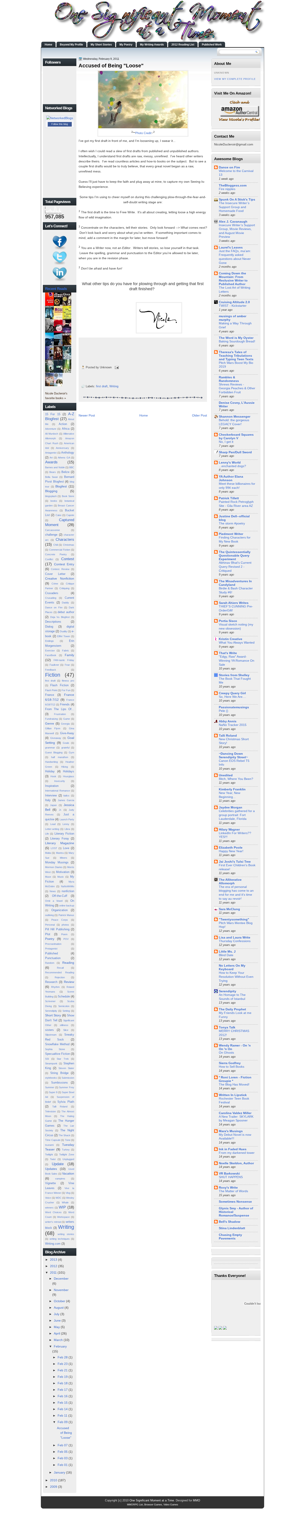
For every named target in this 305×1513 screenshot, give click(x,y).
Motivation (62, 872)
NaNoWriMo (67, 886)
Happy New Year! (231, 851)
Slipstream (50, 1034)
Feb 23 (63, 1364)
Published (51, 953)
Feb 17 (63, 1389)
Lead (53, 824)
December (61, 1278)
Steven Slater (66, 1068)
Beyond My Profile (71, 44)
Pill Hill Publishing (57, 929)
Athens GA (64, 457)
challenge (51, 534)
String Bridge (59, 1073)
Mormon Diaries (54, 867)
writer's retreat (53, 1222)
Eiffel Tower (63, 636)
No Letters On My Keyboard (232, 967)
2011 (53, 1272)
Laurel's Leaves (231, 247)
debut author (66, 612)
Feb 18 (63, 1383)
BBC (71, 467)
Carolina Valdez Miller (235, 1113)
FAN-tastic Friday (64, 660)
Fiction (52, 675)
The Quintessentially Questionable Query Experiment (235, 555)
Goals (66, 743)
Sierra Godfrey (230, 1063)
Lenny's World (230, 462)
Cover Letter (55, 574)
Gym (71, 752)
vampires (60, 1178)
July (56, 1314)
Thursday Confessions (235, 941)
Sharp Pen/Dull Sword (235, 452)
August (59, 1307)
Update (58, 1164)
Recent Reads (56, 288)
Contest (67, 559)
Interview (51, 795)
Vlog (68, 1193)
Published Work (212, 44)
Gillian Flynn (52, 728)
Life (47, 833)
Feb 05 (63, 1451)
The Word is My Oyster (236, 338)
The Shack (64, 1135)
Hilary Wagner (229, 829)
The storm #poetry (232, 523)
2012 (53, 1266)
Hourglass (68, 776)
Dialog (49, 626)
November (61, 1290)
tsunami (49, 1145)
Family (69, 655)
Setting (66, 1010)
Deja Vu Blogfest (60, 617)
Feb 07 (63, 1445)
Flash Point (51, 690)
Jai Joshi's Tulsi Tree (235, 861)
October (59, 1301)
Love (66, 848)
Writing (66, 1227)
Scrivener (50, 1001)
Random (49, 963)
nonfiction (68, 891)
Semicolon (63, 1006)
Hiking (64, 766)
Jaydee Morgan (230, 807)
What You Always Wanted (237, 642)
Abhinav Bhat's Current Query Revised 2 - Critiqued (235, 566)
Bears (52, 472)
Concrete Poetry (56, 554)
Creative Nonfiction (59, 578)
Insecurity (59, 781)
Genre (49, 723)
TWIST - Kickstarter (233, 305)
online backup (66, 905)
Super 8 (53, 1092)
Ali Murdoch (51, 433)
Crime (55, 583)
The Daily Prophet (232, 1009)
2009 (53, 1486)
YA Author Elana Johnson (231, 478)
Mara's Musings (231, 1131)
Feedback (50, 669)
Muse (48, 876)
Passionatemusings (234, 707)
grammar (50, 747)
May (57, 1327)
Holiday (50, 771)
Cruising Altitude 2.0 (234, 302)
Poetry (49, 939)
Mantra (60, 853)
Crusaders (51, 593)
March (58, 1340)
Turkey (66, 1149)
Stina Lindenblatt (232, 1228)
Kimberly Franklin (232, 789)
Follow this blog (59, 124)
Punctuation (53, 958)
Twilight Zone (66, 1154)
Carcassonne (52, 530)
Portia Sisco (228, 621)
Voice (48, 1197)
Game (66, 718)
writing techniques (60, 1238)
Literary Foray (59, 838)
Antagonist (50, 452)
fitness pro (68, 680)
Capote (70, 515)
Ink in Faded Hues (233, 1149)
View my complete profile (235, 79)
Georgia (65, 723)
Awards (51, 462)
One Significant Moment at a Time (152, 1500)
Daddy (65, 602)
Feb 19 (63, 1376)
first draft (50, 680)
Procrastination (53, 944)
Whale (65, 1202)
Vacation (68, 1173)
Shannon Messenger (234, 416)
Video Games (170, 1504)
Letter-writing (52, 829)
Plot (47, 934)
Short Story (53, 1015)
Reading (68, 962)
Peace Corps (59, 919)
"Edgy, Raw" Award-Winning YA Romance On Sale (236, 660)
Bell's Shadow (229, 1221)
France (49, 694)
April (57, 1333)
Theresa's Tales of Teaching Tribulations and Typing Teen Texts (236, 355)
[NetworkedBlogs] (59, 118)
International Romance (57, 790)
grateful (65, 747)
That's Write (228, 653)
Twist (53, 1159)
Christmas (68, 544)
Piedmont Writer (231, 534)
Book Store (68, 496)
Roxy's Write (228, 1187)
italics (66, 795)
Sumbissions (59, 1082)
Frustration (60, 714)
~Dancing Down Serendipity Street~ (233, 755)
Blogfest (61, 486)
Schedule (64, 996)
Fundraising (51, 718)
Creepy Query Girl (232, 693)
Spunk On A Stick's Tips (237, 199)
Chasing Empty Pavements (230, 1236)
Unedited (226, 775)
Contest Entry (64, 564)
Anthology (67, 452)
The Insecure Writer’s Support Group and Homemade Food (234, 207)
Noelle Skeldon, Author (236, 1163)
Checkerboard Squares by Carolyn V (236, 436)
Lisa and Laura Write (234, 937)
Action (63, 424)
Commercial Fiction (59, 549)
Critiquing (64, 588)
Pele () (223, 711)
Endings (49, 641)
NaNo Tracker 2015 (233, 725)
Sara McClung (229, 909)
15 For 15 (52, 414)
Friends (65, 704)
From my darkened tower (237, 1152)
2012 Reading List (182, 44)
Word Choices (53, 1212)
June (57, 1320)
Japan (53, 805)
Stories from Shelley (234, 675)
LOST (54, 848)
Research (51, 982)
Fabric (65, 650)
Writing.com (53, 1243)
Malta (48, 853)
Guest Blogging (54, 752)
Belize (65, 472)
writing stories (66, 1234)
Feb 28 (63, 1357)
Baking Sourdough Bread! (237, 341)
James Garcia (66, 800)
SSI (47, 1058)
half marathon (59, 757)
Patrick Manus (66, 915)
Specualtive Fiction (57, 1053)
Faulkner (54, 664)
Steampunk (51, 1063)
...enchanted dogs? (232, 466)
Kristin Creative (230, 639)
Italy (48, 800)
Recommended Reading (59, 972)
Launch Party (67, 819)
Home (48, 44)
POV (66, 939)
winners (49, 1207)
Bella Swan (51, 477)
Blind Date (226, 955)
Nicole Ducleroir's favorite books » (56, 396)
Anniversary (62, 448)
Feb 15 (63, 1402)
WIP (62, 1207)
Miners (63, 857)
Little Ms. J (227, 951)
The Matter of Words (233, 1191)
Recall (60, 967)
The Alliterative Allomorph (230, 881)
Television (50, 1111)
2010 (53, 1480)
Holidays (68, 771)
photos (65, 924)
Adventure (50, 428)
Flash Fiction (59, 685)
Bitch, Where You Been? (236, 779)
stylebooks (51, 1077)
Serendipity (51, 1010)
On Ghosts (226, 1052)
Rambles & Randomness (229, 379)
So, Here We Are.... (232, 696)
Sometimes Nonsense (235, 1201)
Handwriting (51, 762)
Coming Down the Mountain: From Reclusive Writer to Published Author (233, 279)
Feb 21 (63, 1370)
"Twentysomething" (234, 919)
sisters (49, 1030)
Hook (53, 776)
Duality (63, 631)
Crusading (50, 598)
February (60, 1346)
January (59, 1472)
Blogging (51, 491)
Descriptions (53, 621)
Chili (55, 544)
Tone (67, 1140)
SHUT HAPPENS (231, 1177)
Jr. (60, 809)
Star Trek (63, 1058)
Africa (65, 428)
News (53, 891)
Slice (65, 1030)
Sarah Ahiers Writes (234, 603)
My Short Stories (101, 44)
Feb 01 (63, 1465)
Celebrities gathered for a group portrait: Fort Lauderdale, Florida (237, 815)
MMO (196, 1500)
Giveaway (55, 738)
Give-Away (67, 733)
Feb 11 (62, 1415)
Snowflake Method (57, 1044)
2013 (53, 1259)
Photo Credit (143, 133)
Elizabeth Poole (230, 847)
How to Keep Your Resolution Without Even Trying (236, 976)
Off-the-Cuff (59, 895)
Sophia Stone (55, 1049)
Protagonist (51, 948)
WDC (58, 1197)
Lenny (66, 824)
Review (69, 982)
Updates (51, 1169)
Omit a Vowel (54, 901)
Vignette (50, 1183)
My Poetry (125, 44)
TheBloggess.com (233, 185)
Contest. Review (60, 569)
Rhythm (55, 987)
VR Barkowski (229, 1173)
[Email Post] (116, 367)
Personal (50, 924)
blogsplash (51, 496)
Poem (64, 934)
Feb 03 (63, 1458)
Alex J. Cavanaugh (233, 221)
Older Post (199, 415)
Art (51, 457)
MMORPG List (135, 1504)
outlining (49, 915)
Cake (58, 515)
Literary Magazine (59, 843)
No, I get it (226, 442)
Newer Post (87, 415)
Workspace (63, 1217)
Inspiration (51, 786)
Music (60, 876)
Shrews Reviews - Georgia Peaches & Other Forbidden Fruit (237, 388)
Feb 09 (63, 1422)
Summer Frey (66, 1087)
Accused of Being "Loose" (64, 1432)
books (53, 500)
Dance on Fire (54, 607)
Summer (49, 1087)
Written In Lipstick (233, 1095)
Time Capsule (52, 1140)
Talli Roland (59, 1106)
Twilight (49, 1154)
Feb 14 (63, 1409)
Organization (59, 910)
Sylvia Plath (65, 1101)
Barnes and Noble (55, 467)
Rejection (60, 977)
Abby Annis (227, 721)
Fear (67, 664)
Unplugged (68, 1159)
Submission (68, 1077)
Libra (67, 829)
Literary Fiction (64, 833)
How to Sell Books (231, 1066)
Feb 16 (63, 1396)
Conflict (49, 559)
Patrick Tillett (229, 498)
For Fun (66, 690)
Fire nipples (227, 189)
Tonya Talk (227, 1027)
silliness (64, 1025)
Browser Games (153, 1504)
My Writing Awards (152, 44)
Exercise (50, 650)
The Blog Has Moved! (234, 1084)
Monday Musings (57, 862)
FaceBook (50, 655)
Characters (65, 539)
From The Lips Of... (59, 709)
